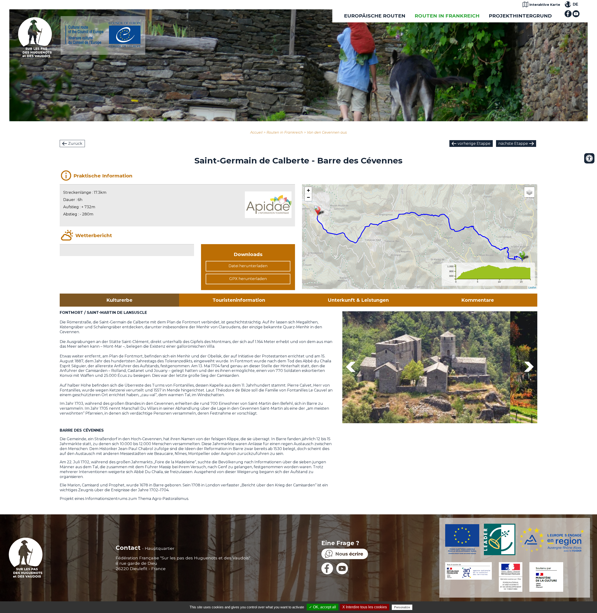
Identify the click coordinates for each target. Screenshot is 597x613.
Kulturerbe (119, 300)
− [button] (308, 197)
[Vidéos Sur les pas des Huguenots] (576, 16)
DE (575, 4)
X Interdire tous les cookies (364, 607)
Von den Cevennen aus (327, 132)
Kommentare (477, 300)
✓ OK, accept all (322, 607)
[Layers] (529, 192)
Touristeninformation (238, 300)
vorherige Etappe (474, 143)
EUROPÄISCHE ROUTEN (374, 16)
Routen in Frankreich (447, 16)
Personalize (402, 607)
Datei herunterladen (248, 266)
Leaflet (532, 287)
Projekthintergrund (520, 16)
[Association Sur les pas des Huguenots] (35, 56)
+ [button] (308, 190)
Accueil (256, 132)
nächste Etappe (513, 143)
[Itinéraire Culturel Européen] (103, 46)
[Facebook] (568, 16)
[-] (426, 368)
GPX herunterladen (248, 279)
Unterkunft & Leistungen (358, 300)
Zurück (75, 143)
